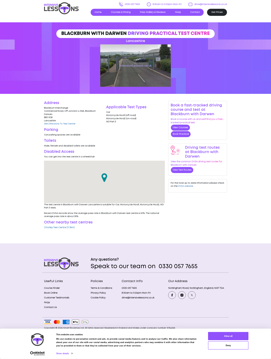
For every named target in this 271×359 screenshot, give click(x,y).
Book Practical (181, 134)
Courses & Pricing (121, 12)
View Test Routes (182, 170)
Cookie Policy (98, 298)
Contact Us (50, 307)
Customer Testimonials (56, 298)
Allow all (228, 336)
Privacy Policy (98, 293)
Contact (195, 12)
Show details (62, 353)
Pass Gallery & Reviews (153, 12)
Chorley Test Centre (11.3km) (59, 227)
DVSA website (185, 186)
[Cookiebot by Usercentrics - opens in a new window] (37, 353)
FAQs (178, 12)
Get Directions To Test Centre (59, 124)
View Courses (180, 127)
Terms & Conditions (101, 288)
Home (98, 12)
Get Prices (217, 12)
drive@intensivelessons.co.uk (210, 4)
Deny (228, 345)
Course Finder (52, 288)
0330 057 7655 (132, 4)
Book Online (50, 293)
